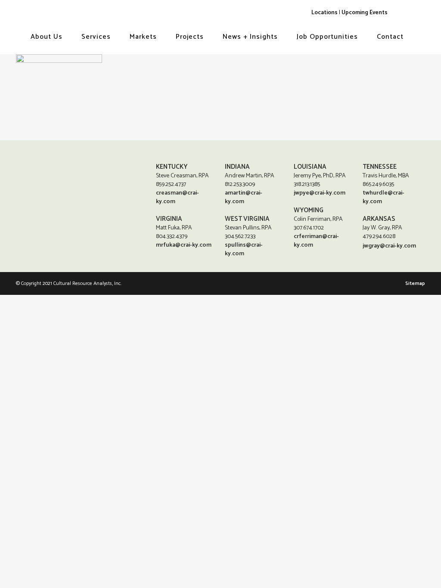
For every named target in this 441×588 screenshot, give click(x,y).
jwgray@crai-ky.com (389, 246)
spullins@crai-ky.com (244, 249)
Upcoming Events (365, 12)
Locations (324, 12)
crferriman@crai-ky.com (316, 241)
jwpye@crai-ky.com (319, 193)
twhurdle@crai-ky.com (383, 197)
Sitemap (415, 283)
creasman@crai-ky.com (177, 197)
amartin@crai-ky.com (243, 197)
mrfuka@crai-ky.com (183, 245)
